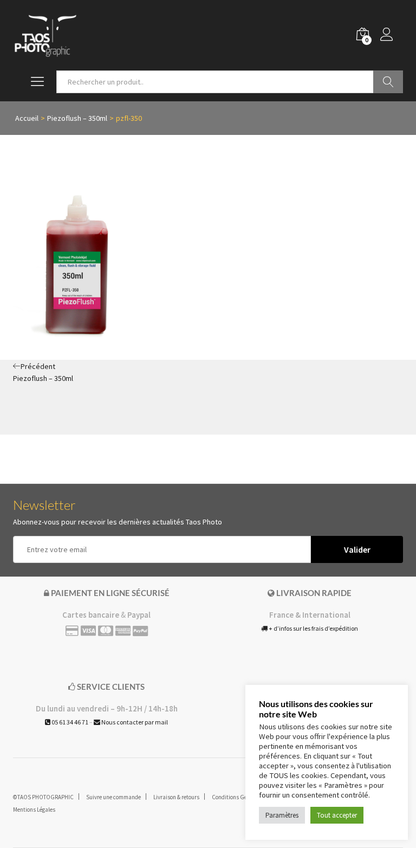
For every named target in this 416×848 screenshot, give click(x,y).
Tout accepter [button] (337, 815)
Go (388, 81)
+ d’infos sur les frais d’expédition (313, 628)
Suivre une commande (113, 797)
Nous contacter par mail (134, 722)
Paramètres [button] (281, 815)
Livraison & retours (176, 797)
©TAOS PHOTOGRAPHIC (43, 797)
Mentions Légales (34, 809)
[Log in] (391, 35)
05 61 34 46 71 (69, 722)
